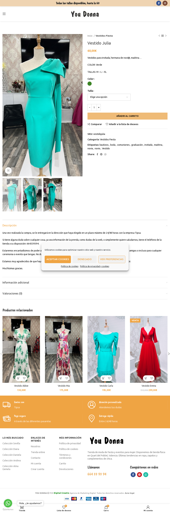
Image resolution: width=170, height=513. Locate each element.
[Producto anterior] (159, 36)
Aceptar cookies (57, 259)
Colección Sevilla (11, 443)
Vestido (106, 148)
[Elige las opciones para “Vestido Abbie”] (18, 378)
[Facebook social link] (158, 3)
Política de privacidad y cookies (94, 266)
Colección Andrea (11, 460)
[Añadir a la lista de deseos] (24, 378)
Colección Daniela (11, 455)
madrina (158, 144)
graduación (137, 144)
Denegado (85, 259)
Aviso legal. (130, 493)
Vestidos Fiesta (104, 36)
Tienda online (38, 452)
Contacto (35, 458)
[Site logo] (85, 13)
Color (90, 79)
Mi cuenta (36, 463)
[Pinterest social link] (101, 154)
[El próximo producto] (166, 36)
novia (90, 148)
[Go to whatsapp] (8, 503)
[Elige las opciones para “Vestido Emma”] (146, 378)
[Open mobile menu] (4, 13)
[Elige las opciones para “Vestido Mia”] (61, 378)
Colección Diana (10, 449)
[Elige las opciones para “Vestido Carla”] (103, 378)
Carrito (62, 463)
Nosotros (35, 446)
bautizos (104, 144)
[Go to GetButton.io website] (8, 510)
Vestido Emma (149, 385)
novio (97, 148)
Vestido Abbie (21, 385)
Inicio (90, 36)
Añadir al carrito (127, 116)
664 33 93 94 (96, 474)
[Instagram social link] (165, 3)
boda (112, 144)
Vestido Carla (106, 385)
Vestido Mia (64, 385)
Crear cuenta (37, 469)
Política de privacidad (70, 443)
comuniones (123, 144)
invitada (148, 144)
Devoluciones (66, 469)
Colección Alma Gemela (10, 467)
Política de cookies (69, 266)
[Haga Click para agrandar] (8, 170)
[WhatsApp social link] (105, 154)
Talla (90, 91)
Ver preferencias (112, 259)
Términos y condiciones (65, 456)
